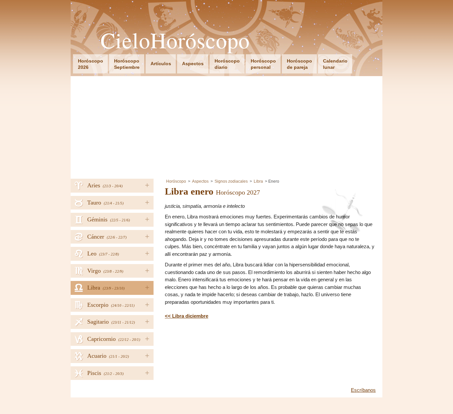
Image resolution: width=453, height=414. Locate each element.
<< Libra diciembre (186, 316)
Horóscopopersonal (263, 64)
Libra (258, 181)
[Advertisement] (226, 125)
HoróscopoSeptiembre (127, 64)
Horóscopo (176, 181)
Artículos (161, 63)
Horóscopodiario (227, 64)
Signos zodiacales (231, 181)
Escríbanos (363, 390)
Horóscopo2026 (90, 64)
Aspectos (193, 63)
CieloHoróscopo (175, 40)
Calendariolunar (335, 64)
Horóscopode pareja (299, 64)
